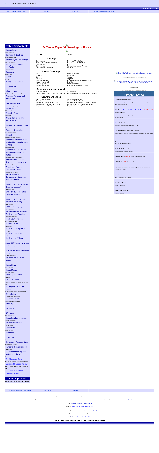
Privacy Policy (129, 399)
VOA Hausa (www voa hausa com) (17, 251)
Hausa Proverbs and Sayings (17, 125)
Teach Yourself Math (14, 233)
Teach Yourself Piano (14, 238)
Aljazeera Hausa (12, 299)
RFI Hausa (10, 313)
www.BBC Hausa (12, 280)
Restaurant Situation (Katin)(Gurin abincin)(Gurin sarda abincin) (17, 142)
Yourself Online (12, 224)
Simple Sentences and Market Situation (15, 119)
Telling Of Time (12, 113)
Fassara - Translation (14, 130)
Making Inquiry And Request (17, 82)
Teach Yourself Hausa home (15, 11)
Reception (10, 72)
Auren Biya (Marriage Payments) (104, 11)
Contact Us (74, 11)
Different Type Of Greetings (17, 60)
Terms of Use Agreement (82, 410)
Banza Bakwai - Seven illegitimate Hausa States (16, 161)
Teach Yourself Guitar (14, 219)
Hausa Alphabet (12, 50)
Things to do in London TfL (16, 347)
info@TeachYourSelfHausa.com (81, 403)
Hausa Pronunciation (14, 323)
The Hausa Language (14, 207)
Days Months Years (13, 103)
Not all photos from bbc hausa (15, 287)
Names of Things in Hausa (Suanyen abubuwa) (16, 200)
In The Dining (11, 86)
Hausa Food (10, 135)
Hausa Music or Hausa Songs (15, 259)
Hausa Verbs (11, 108)
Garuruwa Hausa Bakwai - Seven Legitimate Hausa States (16, 152)
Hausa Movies (11, 270)
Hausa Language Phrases (16, 211)
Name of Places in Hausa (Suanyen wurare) (16, 193)
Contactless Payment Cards (17, 342)
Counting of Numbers (14, 55)
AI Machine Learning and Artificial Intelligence (16, 353)
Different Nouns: (12, 91)
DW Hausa (10, 308)
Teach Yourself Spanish (15, 229)
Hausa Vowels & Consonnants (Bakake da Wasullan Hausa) (16, 177)
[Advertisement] (79, 29)
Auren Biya (10, 304)
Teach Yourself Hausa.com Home (20, 390)
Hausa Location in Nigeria (16, 318)
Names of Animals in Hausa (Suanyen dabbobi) (17, 185)
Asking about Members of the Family (16, 66)
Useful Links (10, 332)
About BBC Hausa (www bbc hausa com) (17, 244)
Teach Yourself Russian (15, 214)
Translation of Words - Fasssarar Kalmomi (15, 168)
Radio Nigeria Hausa (14, 275)
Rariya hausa (11, 294)
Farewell (9, 77)
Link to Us (45, 11)
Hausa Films (11, 265)
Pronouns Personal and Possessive (15, 97)
